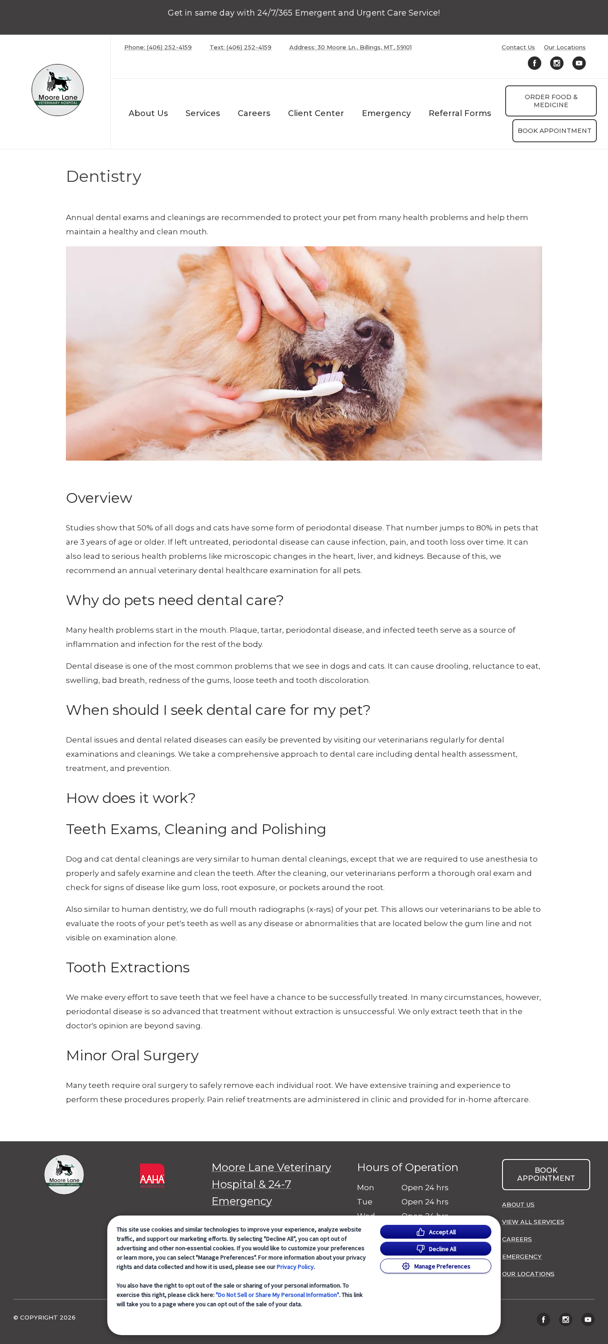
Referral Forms (460, 113)
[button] (159, 1195)
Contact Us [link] (518, 47)
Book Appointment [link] (555, 131)
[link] (57, 90)
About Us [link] (518, 1204)
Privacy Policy (295, 1267)
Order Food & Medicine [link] (551, 101)
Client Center (316, 113)
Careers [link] (254, 113)
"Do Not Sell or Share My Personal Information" (277, 1295)
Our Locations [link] (565, 47)
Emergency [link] (386, 113)
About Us (148, 113)
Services (203, 113)
